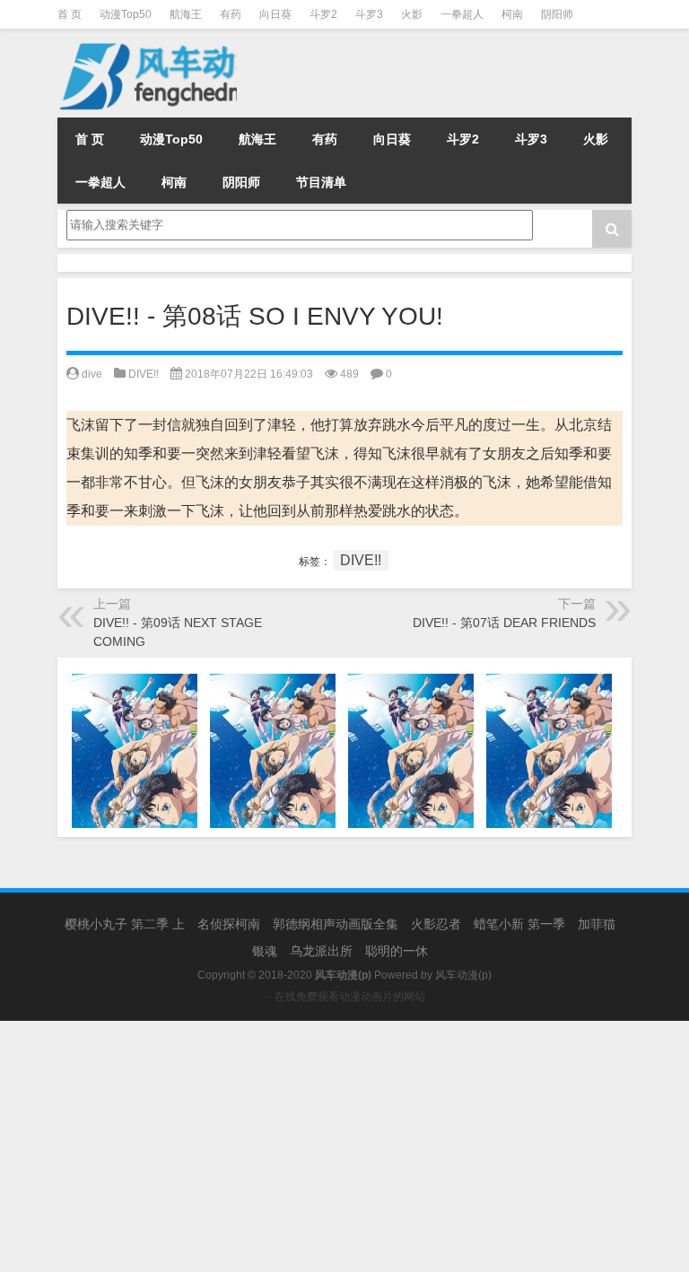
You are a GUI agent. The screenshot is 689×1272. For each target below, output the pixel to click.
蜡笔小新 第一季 (519, 924)
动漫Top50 (126, 14)
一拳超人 (462, 14)
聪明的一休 (396, 951)
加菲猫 (596, 924)
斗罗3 (369, 14)
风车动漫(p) (463, 975)
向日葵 (275, 14)
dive (92, 374)
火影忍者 (436, 924)
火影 (412, 14)
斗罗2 (323, 14)
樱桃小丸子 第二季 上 (125, 924)
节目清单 (321, 182)
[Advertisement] (344, 1146)
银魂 (264, 951)
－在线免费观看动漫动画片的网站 (344, 996)
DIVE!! (143, 374)
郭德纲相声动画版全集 (335, 924)
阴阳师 (557, 14)
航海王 (186, 14)
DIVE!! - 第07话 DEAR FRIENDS (504, 622)
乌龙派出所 (321, 951)
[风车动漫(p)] (169, 41)
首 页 (69, 14)
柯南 (512, 14)
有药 (230, 14)
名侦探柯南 (228, 924)
